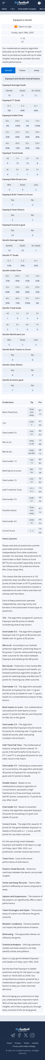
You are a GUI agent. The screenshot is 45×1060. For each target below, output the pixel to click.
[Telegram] (13, 1035)
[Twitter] (26, 1035)
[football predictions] (4, 3)
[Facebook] (19, 1035)
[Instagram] (32, 1035)
